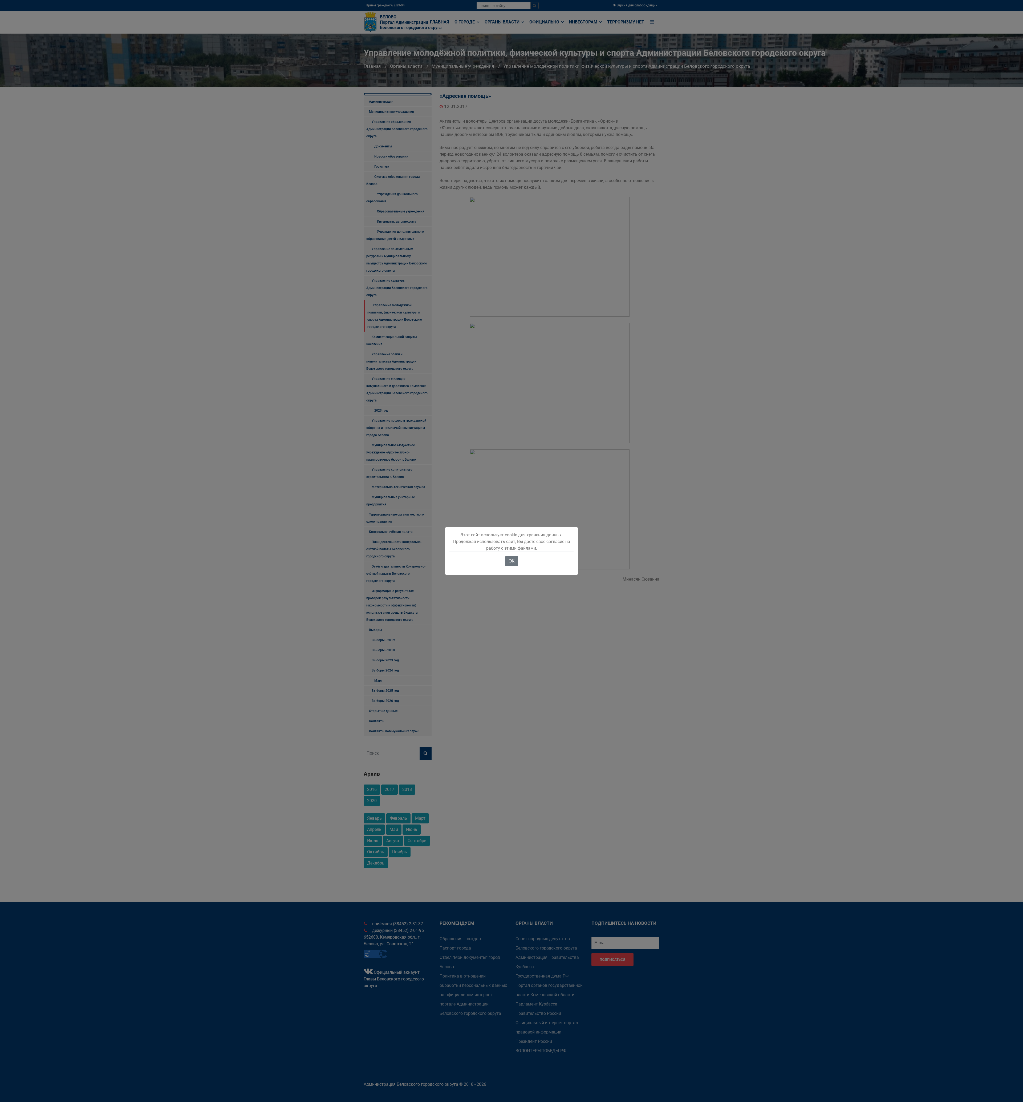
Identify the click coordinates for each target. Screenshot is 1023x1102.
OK (512, 561)
